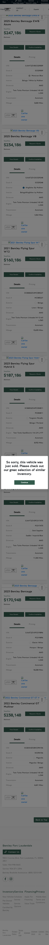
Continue (24, 482)
